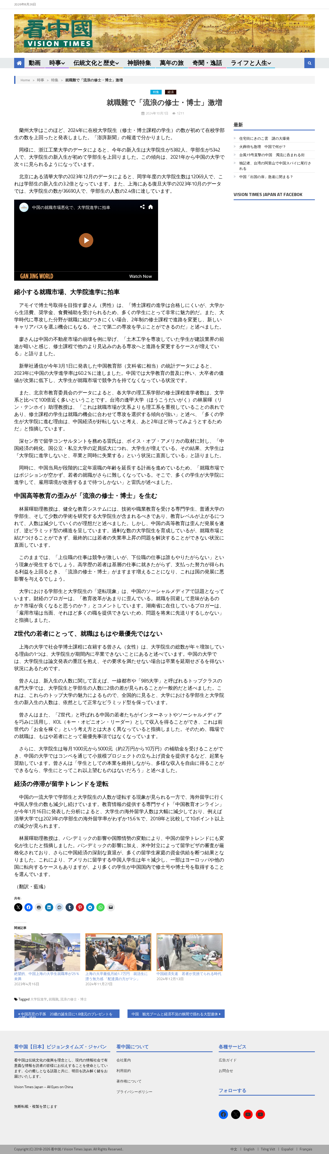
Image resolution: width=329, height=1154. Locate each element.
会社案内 (123, 1060)
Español (287, 1149)
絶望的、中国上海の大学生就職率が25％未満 (46, 976)
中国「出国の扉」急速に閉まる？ (266, 176)
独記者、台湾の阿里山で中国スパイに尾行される (275, 165)
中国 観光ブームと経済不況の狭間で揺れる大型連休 (175, 1014)
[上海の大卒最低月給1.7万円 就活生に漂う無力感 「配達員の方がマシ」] (118, 952)
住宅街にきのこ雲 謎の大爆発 (264, 138)
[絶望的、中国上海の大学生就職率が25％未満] (47, 952)
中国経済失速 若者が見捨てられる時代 (189, 973)
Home (25, 80)
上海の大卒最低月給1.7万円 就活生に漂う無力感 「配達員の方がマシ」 (116, 976)
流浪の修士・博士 (73, 999)
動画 (35, 62)
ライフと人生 (249, 62)
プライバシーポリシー (134, 1091)
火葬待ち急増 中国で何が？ (262, 146)
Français (306, 1149)
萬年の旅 (172, 62)
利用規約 (123, 1070)
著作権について (129, 1081)
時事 (55, 62)
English (249, 1149)
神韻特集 (139, 62)
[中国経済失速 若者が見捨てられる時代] (190, 952)
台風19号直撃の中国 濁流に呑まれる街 (272, 154)
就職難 (54, 999)
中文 (234, 1149)
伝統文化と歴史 (94, 62)
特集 (54, 80)
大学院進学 (38, 999)
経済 (171, 92)
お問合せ (226, 1070)
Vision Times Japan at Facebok (268, 194)
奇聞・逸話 (207, 62)
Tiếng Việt (268, 1149)
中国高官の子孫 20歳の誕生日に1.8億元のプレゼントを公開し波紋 (65, 1014)
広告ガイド (228, 1060)
